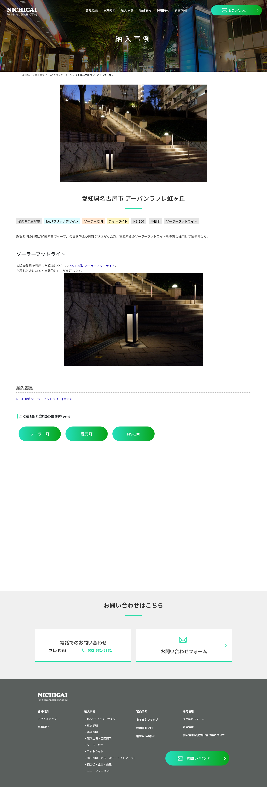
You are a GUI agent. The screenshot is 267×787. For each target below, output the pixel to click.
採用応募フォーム (194, 719)
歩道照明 (92, 732)
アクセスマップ (47, 719)
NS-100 (138, 221)
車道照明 (92, 725)
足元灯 (86, 434)
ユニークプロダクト (99, 771)
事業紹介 (109, 10)
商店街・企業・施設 (99, 764)
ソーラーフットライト (181, 221)
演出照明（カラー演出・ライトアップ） (111, 758)
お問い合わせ (237, 10)
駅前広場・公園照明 (99, 738)
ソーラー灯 (39, 434)
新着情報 (181, 10)
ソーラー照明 (93, 221)
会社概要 (91, 10)
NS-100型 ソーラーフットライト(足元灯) (45, 398)
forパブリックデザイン (62, 221)
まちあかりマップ (147, 719)
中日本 (155, 221)
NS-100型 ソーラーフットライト (92, 265)
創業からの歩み (145, 736)
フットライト (118, 221)
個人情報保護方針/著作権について (204, 735)
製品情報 (145, 10)
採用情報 (163, 10)
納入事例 (127, 10)
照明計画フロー (145, 728)
